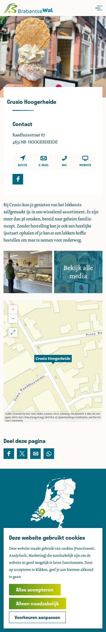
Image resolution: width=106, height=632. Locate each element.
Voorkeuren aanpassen (37, 617)
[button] (53, 361)
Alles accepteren (35, 589)
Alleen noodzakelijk (37, 603)
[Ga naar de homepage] (28, 8)
